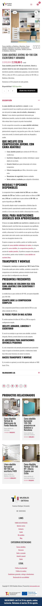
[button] (36, 13)
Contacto (21, 529)
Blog (21, 538)
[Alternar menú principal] (31, 4)
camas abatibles (12, 248)
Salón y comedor (21, 553)
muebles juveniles (13, 251)
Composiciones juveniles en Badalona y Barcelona (15, 48)
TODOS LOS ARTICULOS (21, 523)
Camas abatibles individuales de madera (16, 47)
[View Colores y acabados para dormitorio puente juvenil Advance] (6, 30)
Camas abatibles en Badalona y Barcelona (13, 46)
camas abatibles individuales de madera (20, 245)
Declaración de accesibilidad (21, 577)
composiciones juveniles (26, 248)
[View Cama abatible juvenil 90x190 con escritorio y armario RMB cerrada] (6, 12)
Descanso (21, 550)
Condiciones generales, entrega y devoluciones (21, 574)
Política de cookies (21, 571)
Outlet (21, 559)
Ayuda (21, 532)
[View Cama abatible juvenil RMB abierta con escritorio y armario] (6, 21)
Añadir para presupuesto (27, 90)
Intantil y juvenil (21, 556)
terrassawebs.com (35, 586)
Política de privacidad (21, 568)
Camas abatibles (21, 547)
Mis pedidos (21, 535)
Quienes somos (21, 526)
